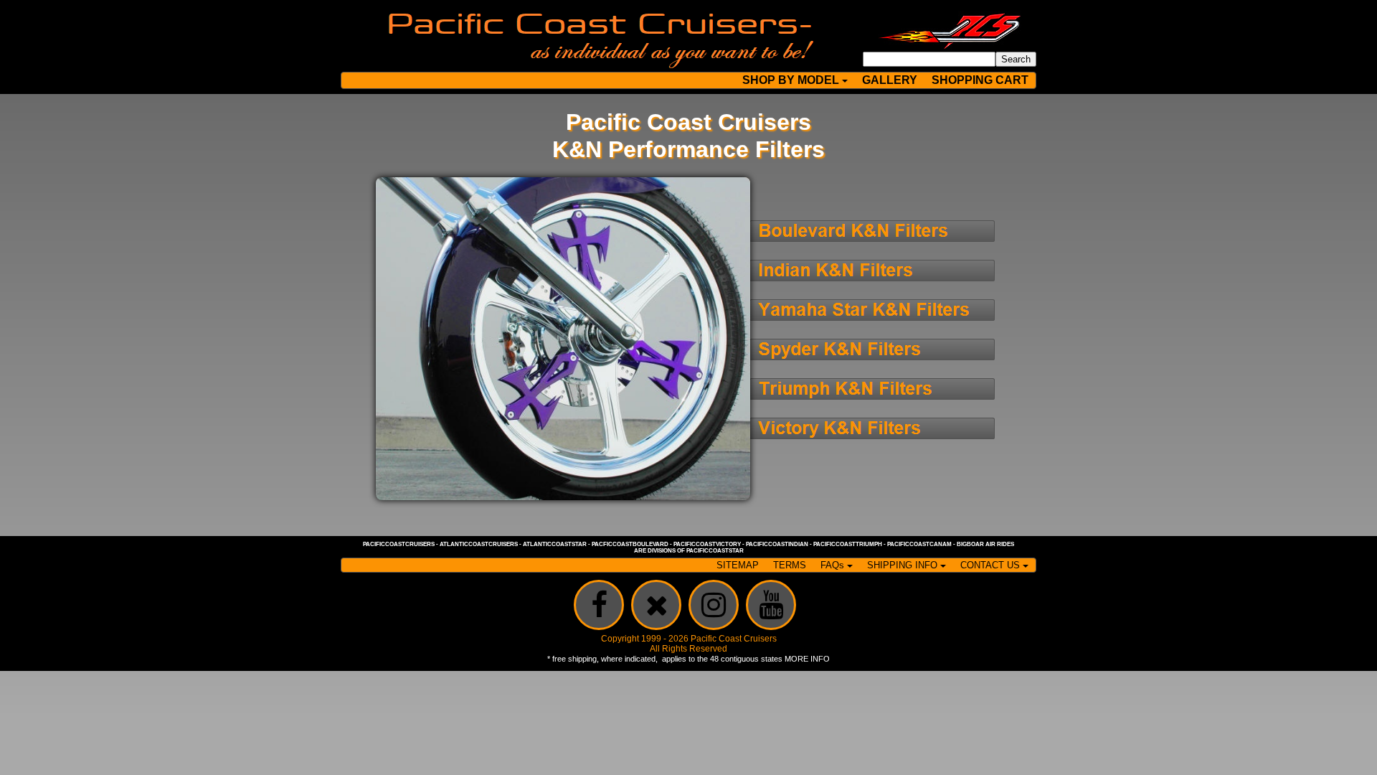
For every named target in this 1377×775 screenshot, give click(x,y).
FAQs (832, 565)
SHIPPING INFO (902, 565)
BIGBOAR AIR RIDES (985, 544)
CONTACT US (990, 565)
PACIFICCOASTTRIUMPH (847, 544)
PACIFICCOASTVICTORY (707, 544)
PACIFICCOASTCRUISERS (399, 544)
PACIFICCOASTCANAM (919, 544)
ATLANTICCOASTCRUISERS (479, 544)
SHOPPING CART (980, 80)
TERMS (789, 565)
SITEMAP (737, 565)
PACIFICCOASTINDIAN (777, 544)
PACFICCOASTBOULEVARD (630, 544)
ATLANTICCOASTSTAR (555, 544)
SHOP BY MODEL (790, 80)
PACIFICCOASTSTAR (715, 551)
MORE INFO (807, 658)
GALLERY (889, 80)
